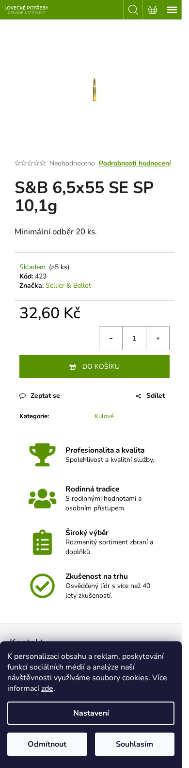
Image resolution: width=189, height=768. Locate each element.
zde (47, 688)
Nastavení (91, 713)
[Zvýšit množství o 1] (157, 338)
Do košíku (101, 366)
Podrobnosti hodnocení (135, 163)
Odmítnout (47, 744)
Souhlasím (134, 744)
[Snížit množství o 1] (111, 338)
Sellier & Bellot (68, 285)
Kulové (104, 416)
